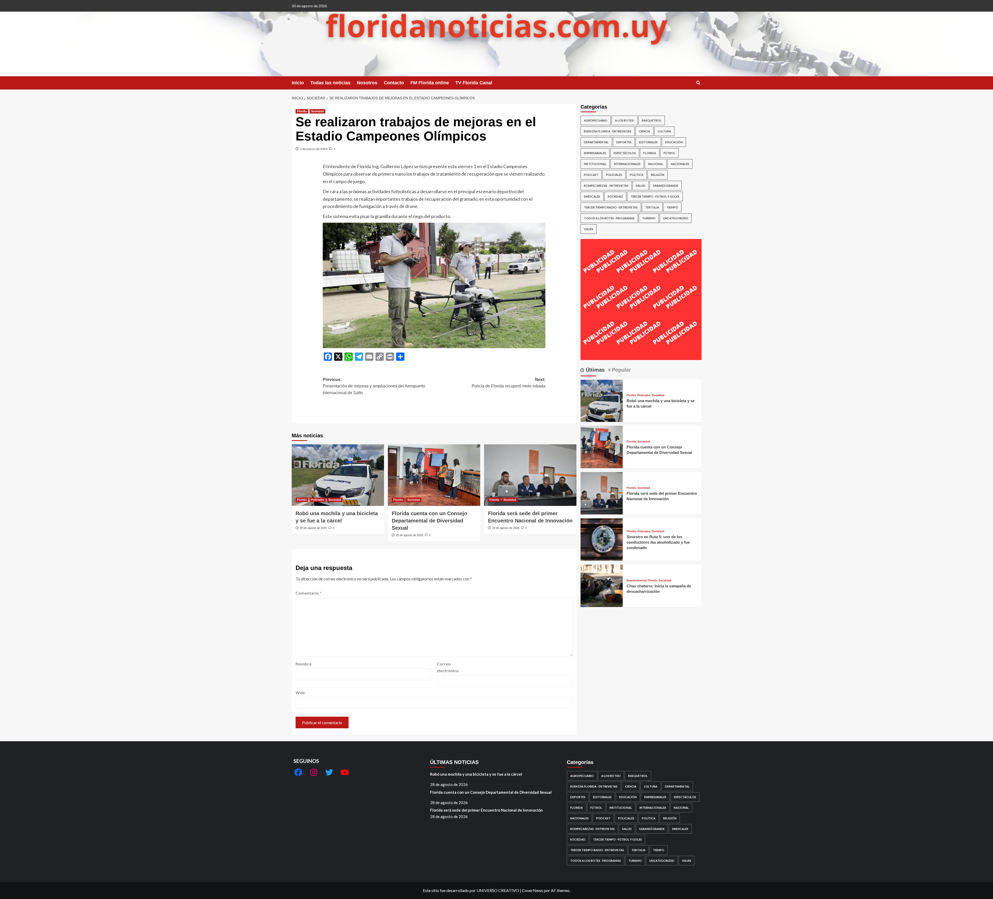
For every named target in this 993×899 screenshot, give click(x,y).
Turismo (649, 218)
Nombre (304, 663)
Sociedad (317, 111)
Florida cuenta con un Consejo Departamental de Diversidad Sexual (429, 521)
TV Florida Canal (473, 82)
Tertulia (652, 207)
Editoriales (648, 142)
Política (636, 174)
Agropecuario (595, 120)
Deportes (623, 142)
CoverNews (532, 890)
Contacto (394, 82)
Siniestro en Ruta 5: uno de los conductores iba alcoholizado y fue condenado (658, 542)
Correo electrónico (448, 667)
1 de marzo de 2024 (313, 149)
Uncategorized (675, 218)
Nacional (655, 164)
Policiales (317, 499)
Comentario (308, 592)
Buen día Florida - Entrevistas (607, 131)
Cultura (664, 131)
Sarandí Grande (665, 185)
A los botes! (624, 120)
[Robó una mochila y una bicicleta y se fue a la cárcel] (338, 475)
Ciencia (644, 131)
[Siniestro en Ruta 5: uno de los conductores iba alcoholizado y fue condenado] (602, 538)
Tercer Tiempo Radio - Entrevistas (611, 207)
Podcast (591, 174)
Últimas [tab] (594, 370)
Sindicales (592, 196)
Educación (674, 142)
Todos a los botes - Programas (609, 218)
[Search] (698, 82)
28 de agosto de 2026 (313, 527)
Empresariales (595, 153)
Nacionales (680, 164)
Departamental (596, 142)
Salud (640, 185)
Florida (302, 111)
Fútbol (669, 153)
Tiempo (672, 207)
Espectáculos (625, 153)
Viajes (588, 229)
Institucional (595, 164)
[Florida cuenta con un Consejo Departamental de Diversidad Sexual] (434, 475)
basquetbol (651, 120)
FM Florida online (429, 82)
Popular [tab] (620, 370)
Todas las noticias (330, 82)
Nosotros (367, 82)
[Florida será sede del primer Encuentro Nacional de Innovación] (530, 475)
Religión (657, 174)
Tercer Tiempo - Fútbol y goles (654, 196)
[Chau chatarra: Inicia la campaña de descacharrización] (602, 585)
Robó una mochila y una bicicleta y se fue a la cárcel (476, 774)
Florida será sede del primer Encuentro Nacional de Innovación (486, 810)
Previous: (374, 386)
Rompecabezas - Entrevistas (606, 185)
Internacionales (627, 164)
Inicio (298, 82)
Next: (508, 382)
